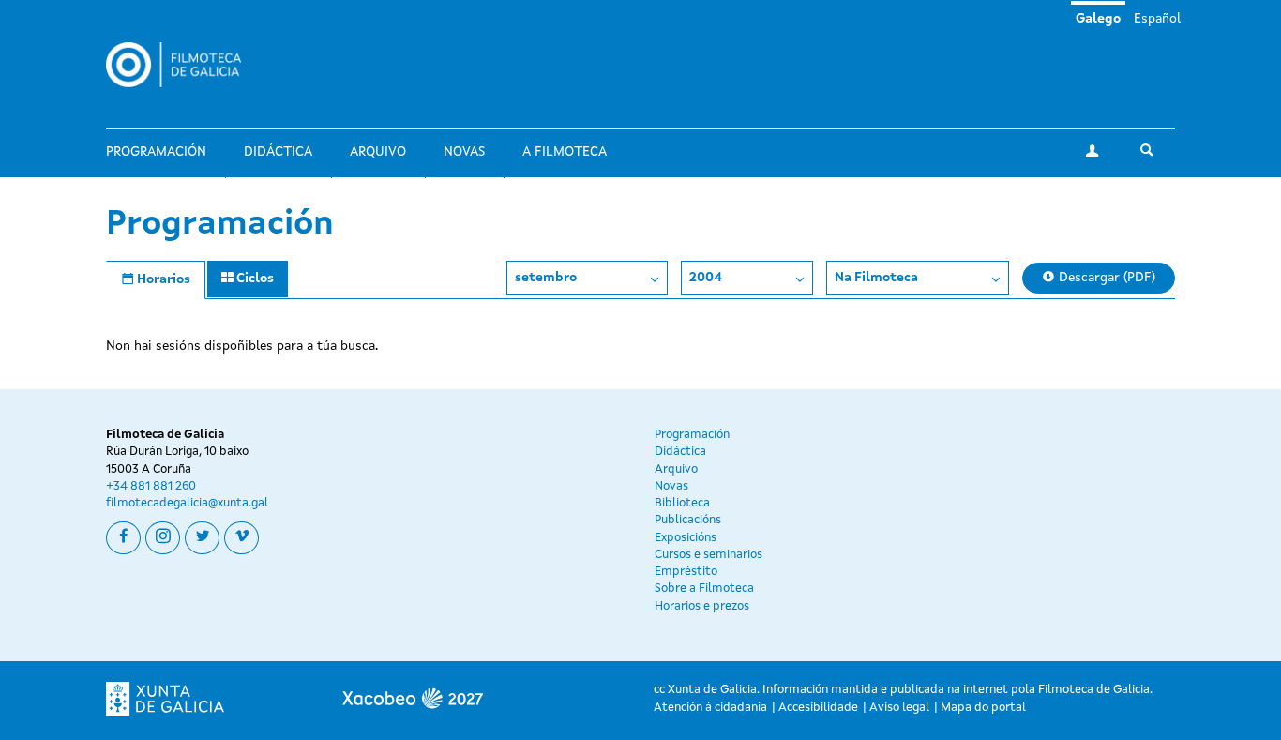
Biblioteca (682, 503)
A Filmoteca (564, 152)
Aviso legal (899, 708)
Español (1157, 18)
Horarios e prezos (702, 606)
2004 (705, 277)
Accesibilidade (818, 708)
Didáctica (278, 152)
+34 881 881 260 (151, 486)
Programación (156, 152)
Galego (1098, 18)
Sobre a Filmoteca (704, 588)
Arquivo (378, 152)
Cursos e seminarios (708, 555)
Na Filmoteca (876, 277)
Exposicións (685, 538)
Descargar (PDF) (1105, 277)
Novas (464, 152)
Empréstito (686, 572)
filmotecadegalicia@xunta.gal (187, 503)
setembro (546, 277)
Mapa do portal (983, 708)
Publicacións (688, 520)
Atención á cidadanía (710, 708)
